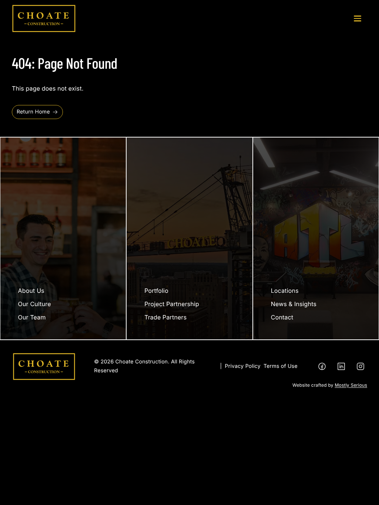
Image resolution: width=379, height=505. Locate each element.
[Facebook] (322, 366)
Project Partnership (171, 304)
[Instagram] (360, 366)
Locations (285, 290)
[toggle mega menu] (357, 18)
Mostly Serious (351, 385)
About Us (31, 290)
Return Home (33, 112)
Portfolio (156, 290)
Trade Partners (165, 317)
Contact (282, 317)
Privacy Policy (243, 366)
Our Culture (34, 304)
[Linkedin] (341, 366)
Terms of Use (281, 366)
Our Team (32, 317)
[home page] (44, 18)
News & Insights (293, 304)
